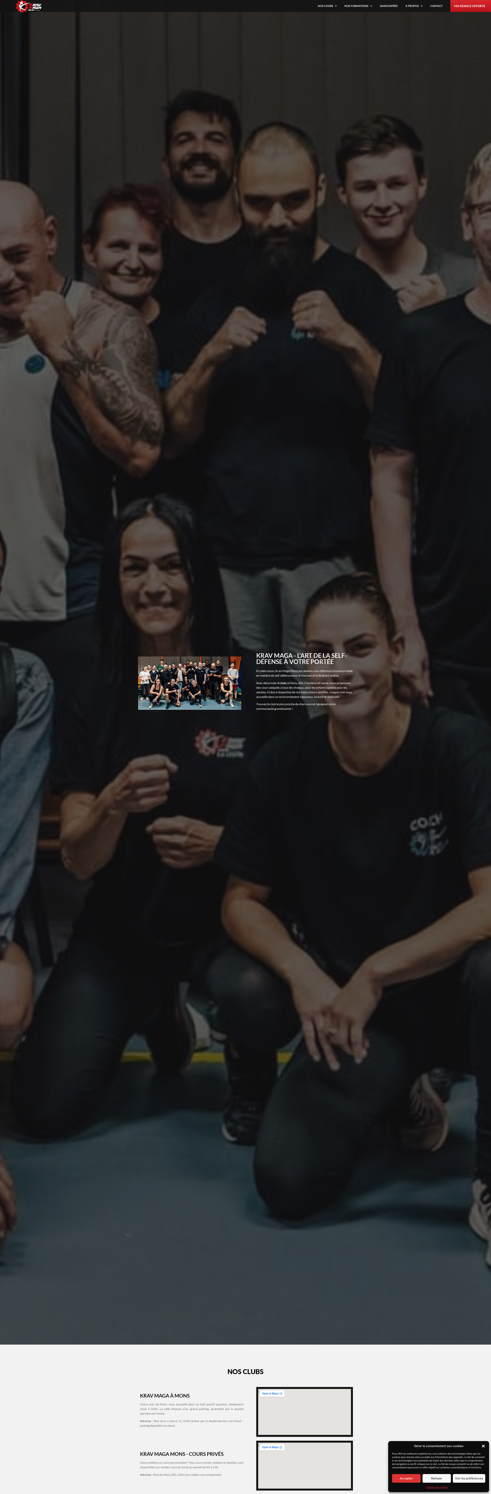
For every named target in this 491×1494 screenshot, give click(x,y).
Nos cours (325, 5)
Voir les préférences (469, 1478)
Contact (436, 5)
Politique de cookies (437, 1487)
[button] (483, 1446)
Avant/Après (389, 5)
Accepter (406, 1478)
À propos (412, 5)
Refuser (436, 1478)
